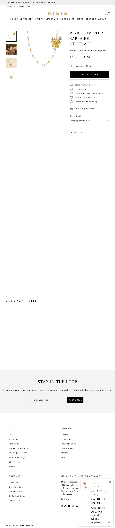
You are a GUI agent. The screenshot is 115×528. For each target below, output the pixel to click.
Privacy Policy (67, 448)
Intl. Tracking (14, 462)
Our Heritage (66, 439)
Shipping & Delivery (18, 453)
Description (75, 116)
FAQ (10, 435)
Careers (64, 453)
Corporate (67, 19)
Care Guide (14, 444)
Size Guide (14, 439)
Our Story (65, 499)
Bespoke (91, 19)
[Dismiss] (110, 482)
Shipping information (80, 121)
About (102, 19)
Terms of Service (68, 444)
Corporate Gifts (16, 492)
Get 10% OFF (14, 501)
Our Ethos (65, 435)
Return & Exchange (17, 457)
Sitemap (12, 466)
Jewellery (26, 19)
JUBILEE (13, 19)
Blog (63, 457)
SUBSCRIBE (75, 400)
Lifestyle (52, 19)
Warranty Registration (18, 448)
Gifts (80, 19)
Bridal (39, 19)
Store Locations (16, 487)
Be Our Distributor (17, 496)
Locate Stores (24, 7)
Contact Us (10, 7)
